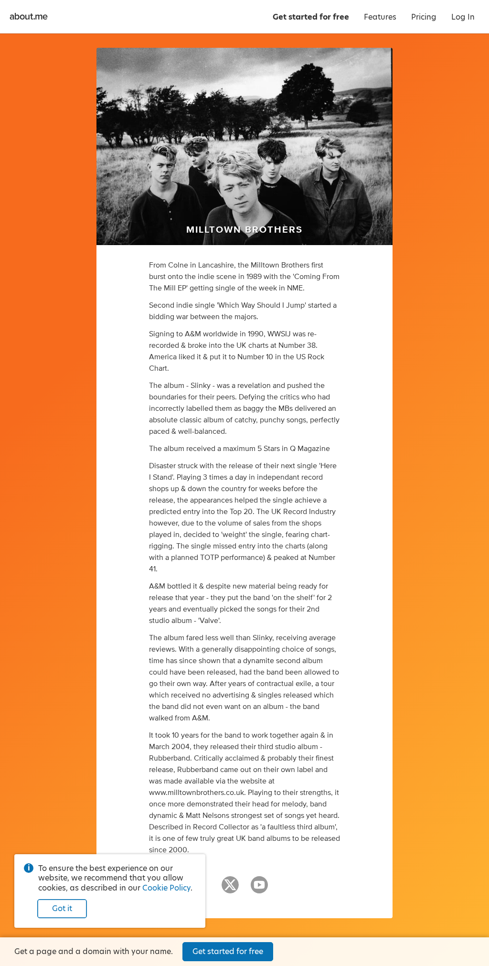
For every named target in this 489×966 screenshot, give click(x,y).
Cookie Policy (166, 887)
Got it (62, 908)
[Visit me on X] (230, 889)
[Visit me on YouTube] (259, 889)
